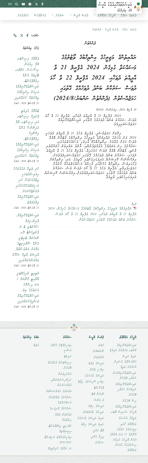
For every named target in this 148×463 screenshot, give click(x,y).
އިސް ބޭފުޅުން (129, 401)
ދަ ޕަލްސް (99, 400)
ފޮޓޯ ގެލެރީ (98, 431)
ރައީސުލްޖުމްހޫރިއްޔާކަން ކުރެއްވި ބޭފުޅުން (124, 375)
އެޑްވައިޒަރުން (64, 374)
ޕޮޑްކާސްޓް (99, 388)
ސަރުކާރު (59, 16)
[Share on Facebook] (27, 35)
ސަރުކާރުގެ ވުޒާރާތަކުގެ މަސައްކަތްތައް (59, 400)
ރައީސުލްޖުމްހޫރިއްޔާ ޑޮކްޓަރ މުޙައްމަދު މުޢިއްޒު (123, 348)
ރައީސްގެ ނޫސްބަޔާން (93, 412)
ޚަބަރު (101, 345)
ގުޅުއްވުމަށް (23, 16)
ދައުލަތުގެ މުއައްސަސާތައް (58, 391)
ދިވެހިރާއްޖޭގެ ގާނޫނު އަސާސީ (61, 348)
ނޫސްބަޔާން (98, 351)
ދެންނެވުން (96, 30)
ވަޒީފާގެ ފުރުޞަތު (127, 418)
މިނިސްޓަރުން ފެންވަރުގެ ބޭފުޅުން (59, 365)
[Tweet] (21, 35)
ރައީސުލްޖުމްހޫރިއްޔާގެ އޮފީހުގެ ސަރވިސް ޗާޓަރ (123, 409)
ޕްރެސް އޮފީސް (80, 16)
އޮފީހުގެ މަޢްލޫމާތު (105, 16)
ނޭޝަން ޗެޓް (97, 394)
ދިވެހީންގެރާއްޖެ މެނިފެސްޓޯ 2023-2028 (57, 440)
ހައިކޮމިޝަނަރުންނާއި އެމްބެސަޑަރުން (61, 382)
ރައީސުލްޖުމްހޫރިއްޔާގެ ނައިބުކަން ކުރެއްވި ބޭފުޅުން (125, 389)
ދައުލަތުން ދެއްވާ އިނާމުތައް (63, 417)
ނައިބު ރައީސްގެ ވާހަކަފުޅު (90, 418)
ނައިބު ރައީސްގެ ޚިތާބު (92, 425)
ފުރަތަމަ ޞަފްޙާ (128, 16)
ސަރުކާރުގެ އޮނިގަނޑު (60, 409)
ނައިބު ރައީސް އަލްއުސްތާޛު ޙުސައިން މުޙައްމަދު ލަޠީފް (125, 362)
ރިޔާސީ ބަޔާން (97, 370)
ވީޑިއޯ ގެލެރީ (97, 437)
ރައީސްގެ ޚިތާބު (96, 406)
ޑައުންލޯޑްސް (40, 16)
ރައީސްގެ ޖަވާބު (96, 364)
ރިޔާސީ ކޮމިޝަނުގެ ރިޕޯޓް (91, 382)
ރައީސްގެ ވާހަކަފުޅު (94, 376)
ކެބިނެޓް (67, 357)
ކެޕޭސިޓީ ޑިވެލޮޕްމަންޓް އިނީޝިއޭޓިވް (59, 428)
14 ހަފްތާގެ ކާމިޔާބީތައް (59, 449)
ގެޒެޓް (36, 345)
